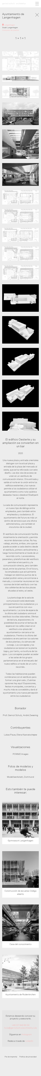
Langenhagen (9, 25)
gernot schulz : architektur (14, 4)
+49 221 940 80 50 (20, 1025)
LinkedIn (29, 1041)
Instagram (27, 1034)
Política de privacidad (27, 1057)
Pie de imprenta (11, 1057)
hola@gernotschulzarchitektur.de (20, 1028)
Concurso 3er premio (10, 30)
